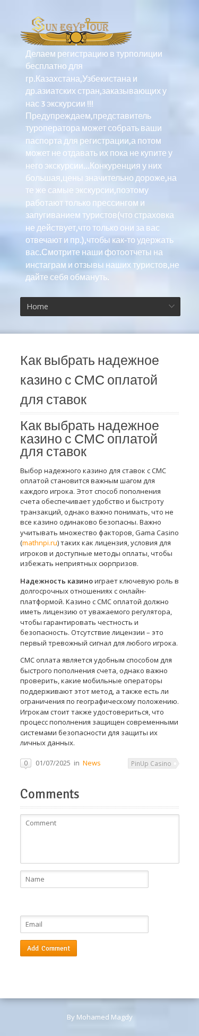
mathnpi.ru (39, 542)
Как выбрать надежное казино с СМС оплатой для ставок (89, 380)
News (92, 763)
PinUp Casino (151, 763)
